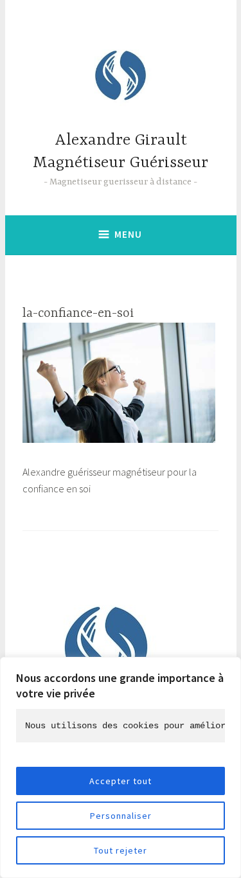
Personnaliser (121, 815)
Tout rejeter (120, 850)
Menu (128, 234)
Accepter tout (120, 781)
